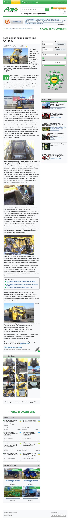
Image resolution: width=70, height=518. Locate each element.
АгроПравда (9, 28)
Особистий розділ (61, 2)
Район (57, 47)
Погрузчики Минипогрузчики (22, 349)
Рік (43, 52)
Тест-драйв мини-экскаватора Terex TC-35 (19, 287)
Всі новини (17, 21)
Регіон (44, 47)
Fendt (55, 137)
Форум (37, 2)
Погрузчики (11, 349)
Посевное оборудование (56, 108)
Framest (52, 127)
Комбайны (52, 139)
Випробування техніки (26, 28)
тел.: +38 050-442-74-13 (57, 514)
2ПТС (51, 137)
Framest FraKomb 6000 (60, 127)
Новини (14, 2)
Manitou (52, 117)
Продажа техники (25, 343)
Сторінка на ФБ (8, 515)
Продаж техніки (27, 2)
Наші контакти (54, 512)
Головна (7, 2)
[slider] (43, 58)
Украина (6, 349)
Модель (57, 41)
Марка (44, 41)
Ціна (43, 60)
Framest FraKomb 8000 (56, 128)
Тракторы (52, 107)
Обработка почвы (60, 107)
